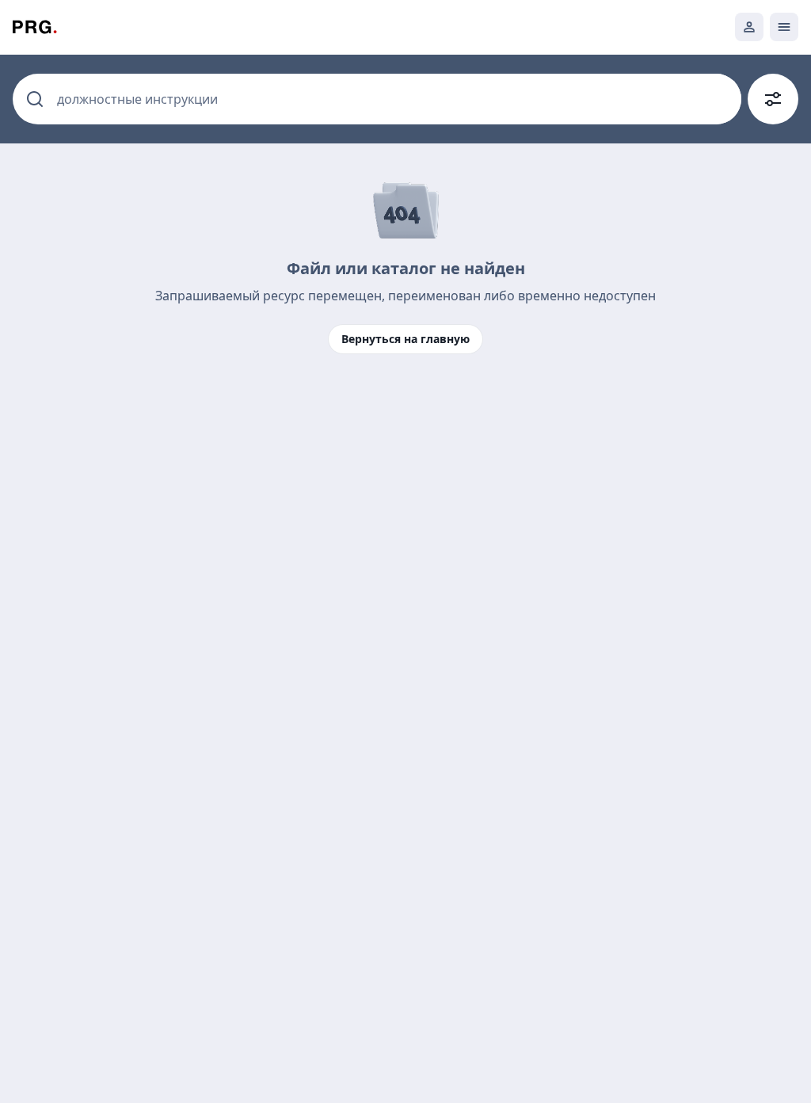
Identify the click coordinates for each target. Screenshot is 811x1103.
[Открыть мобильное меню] (784, 27)
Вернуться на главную (405, 338)
